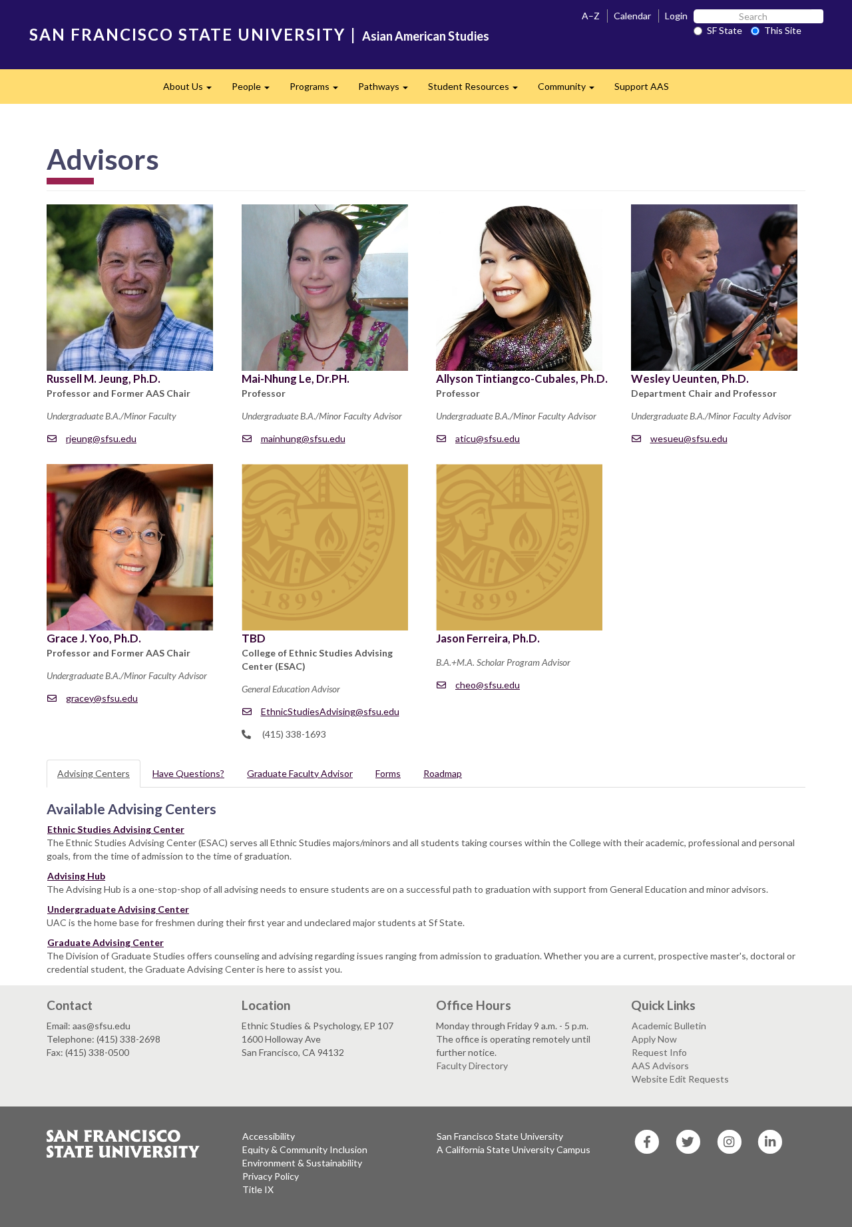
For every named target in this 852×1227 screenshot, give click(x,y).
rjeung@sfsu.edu (101, 438)
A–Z (591, 15)
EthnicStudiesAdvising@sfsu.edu (330, 711)
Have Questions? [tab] (188, 773)
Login (676, 15)
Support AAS (641, 86)
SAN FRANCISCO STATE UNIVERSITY (187, 34)
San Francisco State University (500, 1136)
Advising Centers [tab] (93, 773)
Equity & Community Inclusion (304, 1149)
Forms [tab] (388, 773)
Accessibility (268, 1136)
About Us (192, 90)
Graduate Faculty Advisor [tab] (300, 773)
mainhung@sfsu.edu (303, 438)
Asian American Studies (425, 36)
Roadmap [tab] (442, 773)
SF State (724, 30)
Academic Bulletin (669, 1025)
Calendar (632, 15)
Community (571, 90)
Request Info (659, 1052)
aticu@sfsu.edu (487, 438)
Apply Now (654, 1039)
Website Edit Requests (680, 1079)
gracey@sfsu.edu (102, 698)
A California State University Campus (513, 1149)
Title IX (258, 1189)
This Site (782, 30)
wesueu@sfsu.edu (689, 438)
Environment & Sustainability (302, 1162)
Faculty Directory (472, 1065)
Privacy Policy (270, 1176)
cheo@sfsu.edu (487, 684)
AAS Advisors (660, 1065)
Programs (319, 90)
